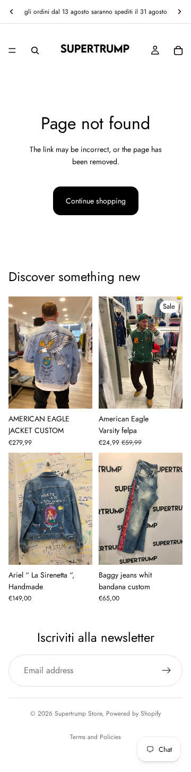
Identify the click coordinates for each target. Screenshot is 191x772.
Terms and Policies (95, 737)
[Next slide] (179, 11)
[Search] (35, 50)
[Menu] (12, 50)
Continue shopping (96, 201)
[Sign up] (166, 670)
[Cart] (178, 50)
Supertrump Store (78, 713)
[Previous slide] (11, 11)
